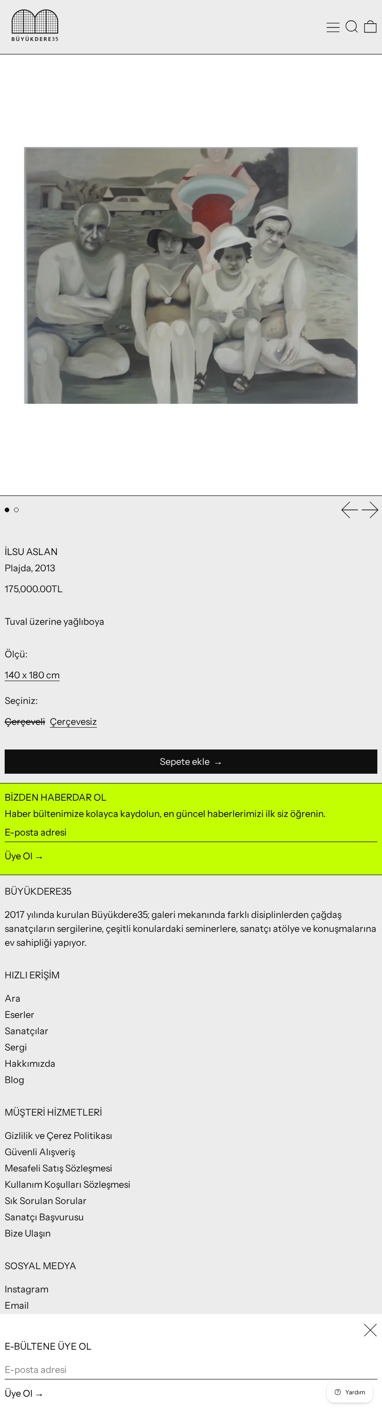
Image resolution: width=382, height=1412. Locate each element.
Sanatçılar (26, 1031)
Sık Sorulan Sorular (46, 1200)
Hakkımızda (30, 1063)
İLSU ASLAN (31, 551)
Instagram (26, 1289)
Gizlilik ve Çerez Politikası (58, 1135)
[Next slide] (370, 510)
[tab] (7, 510)
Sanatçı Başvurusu (44, 1217)
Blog (14, 1079)
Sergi (16, 1047)
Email (17, 1305)
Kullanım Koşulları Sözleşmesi (67, 1184)
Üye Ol (19, 856)
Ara (12, 998)
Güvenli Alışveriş (40, 1152)
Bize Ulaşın (28, 1233)
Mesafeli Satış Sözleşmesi (58, 1168)
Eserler (19, 1014)
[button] (352, 26)
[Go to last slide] (349, 510)
